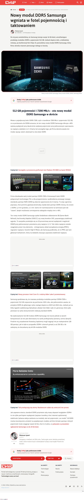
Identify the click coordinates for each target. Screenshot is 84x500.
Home (14, 9)
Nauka (50, 2)
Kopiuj (69, 458)
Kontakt (72, 472)
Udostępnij (17, 458)
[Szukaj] (77, 2)
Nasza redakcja (74, 469)
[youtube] (14, 443)
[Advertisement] (42, 252)
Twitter (51, 458)
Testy (33, 2)
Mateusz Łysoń (19, 31)
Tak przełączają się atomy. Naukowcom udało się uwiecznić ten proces (43, 407)
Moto (42, 2)
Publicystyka (60, 2)
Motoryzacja (45, 475)
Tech (25, 2)
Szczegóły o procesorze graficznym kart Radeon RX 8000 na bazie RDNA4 (44, 170)
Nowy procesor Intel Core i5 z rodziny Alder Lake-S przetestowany (41, 294)
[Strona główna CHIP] (10, 2)
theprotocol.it (5, 487)
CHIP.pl (8, 485)
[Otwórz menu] (81, 2)
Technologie (45, 469)
